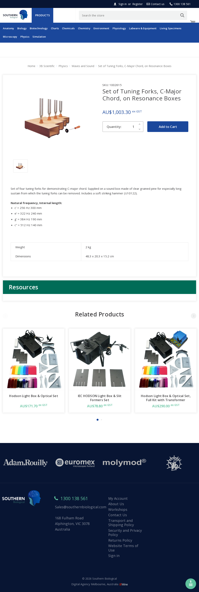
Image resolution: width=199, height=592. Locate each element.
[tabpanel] (33, 371)
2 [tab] (101, 419)
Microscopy (10, 36)
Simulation (39, 36)
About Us (116, 504)
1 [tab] (98, 420)
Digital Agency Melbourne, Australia (95, 584)
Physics (24, 36)
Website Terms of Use (123, 547)
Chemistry (84, 28)
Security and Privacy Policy (125, 532)
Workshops (117, 509)
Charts (55, 28)
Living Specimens (170, 28)
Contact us (157, 4)
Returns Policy (120, 540)
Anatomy (8, 28)
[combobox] (133, 15)
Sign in (123, 4)
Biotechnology (39, 28)
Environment (101, 28)
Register (137, 4)
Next (193, 316)
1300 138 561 (182, 4)
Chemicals (68, 28)
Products (42, 15)
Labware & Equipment (142, 28)
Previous (5, 316)
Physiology (119, 28)
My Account (118, 498)
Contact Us (117, 515)
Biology (22, 28)
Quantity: (114, 126)
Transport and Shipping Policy (121, 522)
